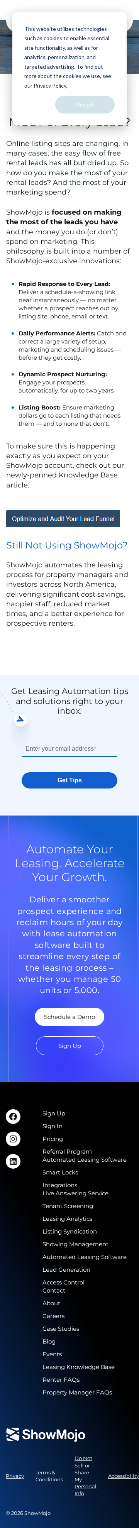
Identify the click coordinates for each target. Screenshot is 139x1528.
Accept (85, 104)
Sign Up (69, 1045)
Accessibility (123, 1476)
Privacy (15, 1476)
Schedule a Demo (69, 1016)
